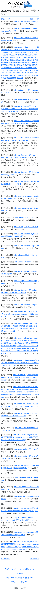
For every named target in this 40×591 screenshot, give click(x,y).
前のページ (5, 19)
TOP (7, 569)
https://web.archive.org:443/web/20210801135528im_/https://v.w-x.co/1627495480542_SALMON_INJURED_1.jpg (19, 437)
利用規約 (20, 573)
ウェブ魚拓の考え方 (27, 569)
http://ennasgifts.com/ (23, 262)
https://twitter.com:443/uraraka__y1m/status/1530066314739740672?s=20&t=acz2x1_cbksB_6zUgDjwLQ (19, 108)
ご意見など (25, 582)
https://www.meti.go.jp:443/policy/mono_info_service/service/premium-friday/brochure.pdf (19, 377)
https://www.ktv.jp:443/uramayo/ (26, 449)
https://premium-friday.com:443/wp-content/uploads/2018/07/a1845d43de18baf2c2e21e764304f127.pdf (20, 362)
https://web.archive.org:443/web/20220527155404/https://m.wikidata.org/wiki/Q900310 (19, 510)
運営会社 (14, 582)
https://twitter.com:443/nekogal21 (26, 305)
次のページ (34, 19)
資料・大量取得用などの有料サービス (20, 578)
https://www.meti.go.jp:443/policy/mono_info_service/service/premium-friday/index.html (19, 314)
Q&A (14, 569)
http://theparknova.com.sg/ (25, 217)
